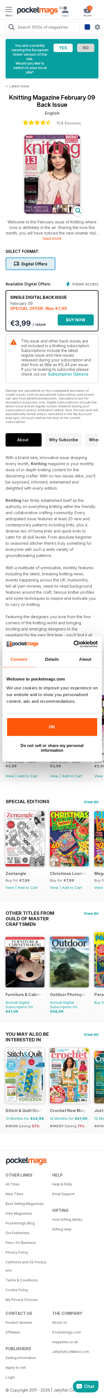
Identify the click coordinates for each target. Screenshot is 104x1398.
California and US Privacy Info (26, 1266)
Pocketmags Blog (20, 1223)
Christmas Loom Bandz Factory (68, 873)
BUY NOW (75, 319)
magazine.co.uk (65, 1342)
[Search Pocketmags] (11, 27)
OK (52, 726)
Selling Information (21, 1358)
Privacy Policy (17, 1252)
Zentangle (16, 873)
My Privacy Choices (22, 1300)
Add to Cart (28, 776)
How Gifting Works (67, 1219)
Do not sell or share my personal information (52, 748)
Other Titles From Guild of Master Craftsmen (30, 913)
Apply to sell (16, 1367)
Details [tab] (52, 659)
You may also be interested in (27, 1034)
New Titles (14, 1194)
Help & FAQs (62, 1184)
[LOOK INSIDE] (52, 212)
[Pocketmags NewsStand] (36, 11)
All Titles (13, 1184)
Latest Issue (19, 86)
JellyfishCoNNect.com (70, 1352)
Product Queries (19, 1322)
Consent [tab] (19, 659)
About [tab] (85, 659)
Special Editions (27, 801)
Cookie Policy (17, 1290)
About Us (59, 1322)
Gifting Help (62, 1229)
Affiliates (13, 1332)
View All (91, 802)
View (10, 776)
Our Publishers (17, 1233)
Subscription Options (68, 374)
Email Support (63, 1194)
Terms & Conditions (22, 1280)
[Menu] (9, 10)
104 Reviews (68, 123)
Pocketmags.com (66, 1332)
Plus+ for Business (21, 1243)
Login (10, 1377)
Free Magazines (19, 1213)
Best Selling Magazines (25, 1204)
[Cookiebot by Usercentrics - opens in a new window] (74, 644)
